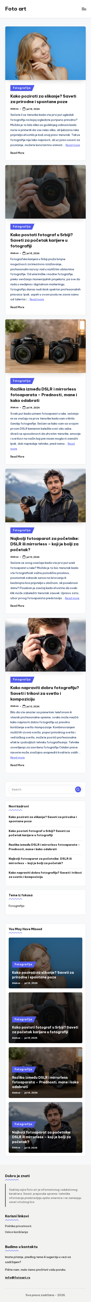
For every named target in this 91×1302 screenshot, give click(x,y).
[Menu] (84, 9)
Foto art (15, 9)
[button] (78, 789)
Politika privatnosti (18, 1226)
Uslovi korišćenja (16, 1232)
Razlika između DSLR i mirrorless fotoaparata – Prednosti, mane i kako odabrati (43, 394)
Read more (73, 145)
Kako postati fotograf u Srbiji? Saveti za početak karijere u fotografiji (41, 240)
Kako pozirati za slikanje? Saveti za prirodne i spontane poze (43, 819)
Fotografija (22, 88)
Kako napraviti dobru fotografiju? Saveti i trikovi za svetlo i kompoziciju (44, 693)
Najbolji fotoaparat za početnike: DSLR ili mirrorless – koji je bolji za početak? (44, 544)
